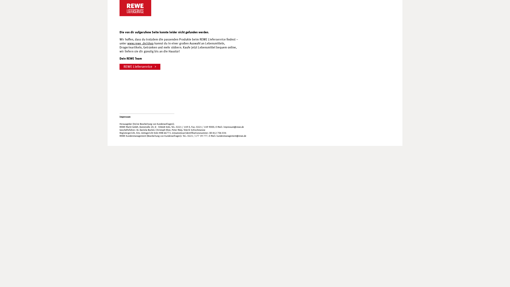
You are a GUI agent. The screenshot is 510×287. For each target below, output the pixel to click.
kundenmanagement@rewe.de (231, 136)
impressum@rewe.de (233, 127)
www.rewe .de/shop (140, 43)
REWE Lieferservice (138, 67)
